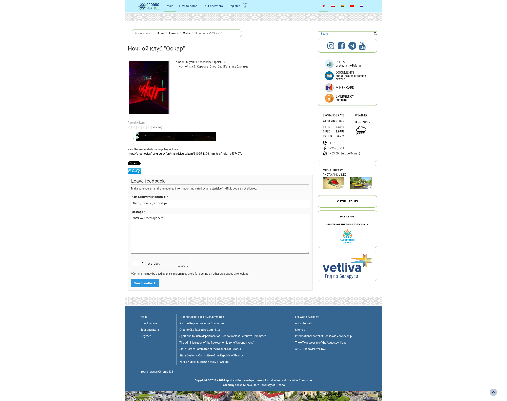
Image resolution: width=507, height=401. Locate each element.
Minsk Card (345, 88)
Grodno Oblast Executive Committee (201, 316)
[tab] (347, 98)
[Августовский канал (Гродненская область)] (361, 183)
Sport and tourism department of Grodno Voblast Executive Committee (222, 336)
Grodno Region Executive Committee (201, 323)
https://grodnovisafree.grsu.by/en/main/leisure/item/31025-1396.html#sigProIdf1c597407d (185, 153)
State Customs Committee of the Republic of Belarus (211, 355)
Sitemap (300, 329)
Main (170, 6)
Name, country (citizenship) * (150, 196)
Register (234, 6)
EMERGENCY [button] (345, 98)
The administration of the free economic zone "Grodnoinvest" (216, 342)
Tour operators (213, 6)
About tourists (304, 323)
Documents (351, 76)
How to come (188, 6)
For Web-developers (307, 316)
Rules (348, 63)
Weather (361, 115)
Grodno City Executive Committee (199, 329)
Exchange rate (333, 115)
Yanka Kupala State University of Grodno (204, 361)
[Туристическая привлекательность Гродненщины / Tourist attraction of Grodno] (334, 183)
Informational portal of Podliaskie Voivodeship (323, 336)
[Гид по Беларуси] (347, 265)
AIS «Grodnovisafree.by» (310, 349)
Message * (138, 211)
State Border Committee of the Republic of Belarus (210, 349)
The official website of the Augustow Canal (321, 342)
